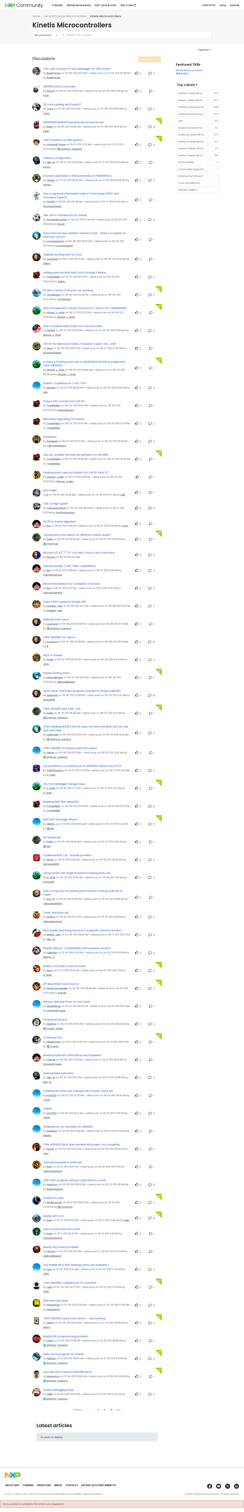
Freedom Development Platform (193, 107)
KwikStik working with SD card (62, 255)
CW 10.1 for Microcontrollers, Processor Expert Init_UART (80, 344)
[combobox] (135, 35)
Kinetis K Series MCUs (190, 93)
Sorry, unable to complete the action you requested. (33, 1504)
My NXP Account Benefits (98, 1485)
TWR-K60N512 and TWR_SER (62, 709)
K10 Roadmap (52, 837)
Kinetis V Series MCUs (190, 155)
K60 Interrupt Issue (55, 1301)
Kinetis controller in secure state (64, 966)
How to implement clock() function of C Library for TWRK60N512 (85, 308)
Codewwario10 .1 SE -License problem (67, 855)
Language (208, 5)
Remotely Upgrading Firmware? (64, 419)
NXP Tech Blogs (105, 5)
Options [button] (203, 50)
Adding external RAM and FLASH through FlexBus (74, 272)
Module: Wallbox (187, 190)
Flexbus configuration (57, 158)
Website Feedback (92, 1494)
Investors (44, 1485)
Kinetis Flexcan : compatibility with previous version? (77, 948)
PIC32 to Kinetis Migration (59, 522)
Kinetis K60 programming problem (65, 1336)
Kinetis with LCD (53, 1216)
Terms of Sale (36, 1494)
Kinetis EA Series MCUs (191, 134)
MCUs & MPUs (186, 162)
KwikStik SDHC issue (56, 619)
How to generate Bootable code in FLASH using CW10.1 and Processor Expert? (81, 195)
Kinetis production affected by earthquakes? (72, 1055)
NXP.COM (127, 5)
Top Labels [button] (186, 84)
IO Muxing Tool (52, 1037)
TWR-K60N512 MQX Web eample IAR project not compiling (81, 1144)
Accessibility (75, 1494)
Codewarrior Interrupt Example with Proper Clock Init (78, 1091)
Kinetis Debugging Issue (58, 1390)
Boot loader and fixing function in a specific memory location (82, 930)
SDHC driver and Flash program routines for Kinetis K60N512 (82, 691)
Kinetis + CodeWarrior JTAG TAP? (65, 383)
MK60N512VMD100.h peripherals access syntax (73, 122)
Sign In (234, 5)
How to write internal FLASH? (61, 1229)
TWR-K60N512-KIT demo (59, 637)
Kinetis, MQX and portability (61, 1247)
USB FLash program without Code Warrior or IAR (74, 1180)
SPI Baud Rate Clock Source (61, 984)
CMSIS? (48, 1109)
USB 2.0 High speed (55, 504)
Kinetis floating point (56, 673)
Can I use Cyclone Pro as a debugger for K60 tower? (77, 69)
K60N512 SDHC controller (59, 86)
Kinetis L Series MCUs (190, 100)
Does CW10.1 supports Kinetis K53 (64, 602)
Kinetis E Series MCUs (190, 128)
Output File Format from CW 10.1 (64, 401)
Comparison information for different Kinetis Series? (77, 535)
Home (36, 16)
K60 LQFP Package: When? (60, 819)
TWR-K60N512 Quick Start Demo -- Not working (74, 1318)
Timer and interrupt (56, 913)
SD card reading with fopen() (62, 104)
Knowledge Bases (79, 5)
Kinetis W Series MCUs (190, 141)
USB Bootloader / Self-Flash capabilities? (69, 566)
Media (58, 1485)
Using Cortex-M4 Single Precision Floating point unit (76, 873)
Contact (72, 1485)
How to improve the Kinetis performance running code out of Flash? (83, 893)
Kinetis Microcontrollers (189, 70)
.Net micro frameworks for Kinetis (65, 215)
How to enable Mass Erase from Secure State (72, 326)
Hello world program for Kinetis (63, 1354)
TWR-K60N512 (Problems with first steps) (70, 748)
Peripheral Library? (55, 1020)
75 (104, 1409)
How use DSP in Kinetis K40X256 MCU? (67, 1372)
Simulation (50, 437)
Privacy (8, 1494)
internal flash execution (58, 1073)
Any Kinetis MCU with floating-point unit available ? (76, 1265)
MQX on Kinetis (52, 655)
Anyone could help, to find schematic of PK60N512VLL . (78, 176)
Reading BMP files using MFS (61, 802)
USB (180, 121)
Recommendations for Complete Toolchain (71, 584)
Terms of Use (20, 1494)
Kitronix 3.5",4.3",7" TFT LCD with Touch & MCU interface (79, 553)
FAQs (223, 5)
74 (98, 1409)
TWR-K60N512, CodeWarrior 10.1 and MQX (69, 1283)
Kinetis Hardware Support (193, 114)
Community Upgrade (190, 169)
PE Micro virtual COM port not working (68, 290)
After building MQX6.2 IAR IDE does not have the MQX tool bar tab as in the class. (85, 728)
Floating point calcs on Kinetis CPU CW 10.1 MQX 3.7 (76, 472)
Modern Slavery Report (55, 1494)
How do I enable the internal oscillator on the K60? (76, 455)
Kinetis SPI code (53, 1198)
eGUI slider (50, 490)
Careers (28, 1485)
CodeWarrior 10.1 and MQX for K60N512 (68, 1127)
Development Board (190, 176)
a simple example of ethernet (62, 1162)
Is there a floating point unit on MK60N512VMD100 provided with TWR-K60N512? (84, 364)
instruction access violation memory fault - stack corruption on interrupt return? (84, 235)
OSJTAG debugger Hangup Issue (64, 784)
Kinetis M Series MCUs (190, 148)
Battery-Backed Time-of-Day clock (66, 1002)
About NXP (12, 1485)
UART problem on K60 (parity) (63, 140)
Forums (57, 5)
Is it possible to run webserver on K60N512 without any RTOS (82, 766)
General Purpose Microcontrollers (65, 16)
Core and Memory (189, 183)
